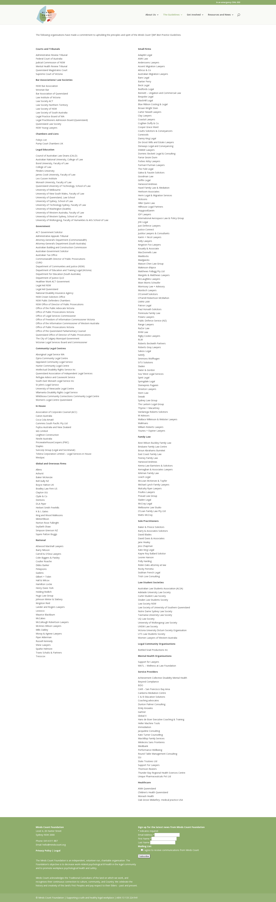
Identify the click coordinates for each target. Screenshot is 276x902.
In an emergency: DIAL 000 (228, 2)
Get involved (194, 15)
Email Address (146, 834)
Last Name (144, 842)
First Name (144, 838)
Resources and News (219, 15)
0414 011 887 (51, 840)
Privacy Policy (43, 850)
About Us (151, 15)
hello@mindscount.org (54, 844)
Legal (57, 850)
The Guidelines (171, 15)
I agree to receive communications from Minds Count (171, 850)
